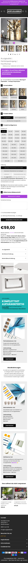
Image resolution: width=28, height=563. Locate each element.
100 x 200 (5, 151)
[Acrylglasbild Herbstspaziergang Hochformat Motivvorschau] (11, 48)
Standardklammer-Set (20, 174)
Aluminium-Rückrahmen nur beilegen (13, 171)
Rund (22, 109)
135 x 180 (22, 148)
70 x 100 (10, 138)
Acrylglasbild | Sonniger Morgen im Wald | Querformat (6, 503)
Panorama (4, 109)
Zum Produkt (9, 359)
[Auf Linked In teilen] (15, 54)
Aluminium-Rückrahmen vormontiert (14, 167)
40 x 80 (4, 134)
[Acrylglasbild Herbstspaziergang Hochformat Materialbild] (19, 48)
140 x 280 (7, 161)
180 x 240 (22, 154)
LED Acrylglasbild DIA (20, 117)
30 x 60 (17, 131)
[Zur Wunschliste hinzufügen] (3, 495)
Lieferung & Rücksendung (8, 215)
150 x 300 (20, 161)
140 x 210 (22, 151)
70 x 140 (24, 141)
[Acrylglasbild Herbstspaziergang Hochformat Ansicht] (4, 48)
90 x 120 (17, 141)
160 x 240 (14, 154)
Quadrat (5, 97)
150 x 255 (5, 157)
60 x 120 (4, 141)
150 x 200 (14, 151)
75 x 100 (17, 138)
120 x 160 (5, 148)
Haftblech (6, 174)
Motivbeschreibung (7, 254)
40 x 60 (23, 131)
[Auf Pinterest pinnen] (13, 54)
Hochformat (23, 97)
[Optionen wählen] (3, 498)
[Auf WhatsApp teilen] (17, 54)
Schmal (14, 109)
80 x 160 (22, 144)
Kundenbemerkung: (6, 200)
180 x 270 (22, 157)
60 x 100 (4, 138)
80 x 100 (24, 138)
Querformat (14, 97)
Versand (12, 232)
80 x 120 (10, 141)
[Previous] (3, 31)
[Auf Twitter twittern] (10, 54)
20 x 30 (4, 131)
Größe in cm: (4, 128)
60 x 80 (10, 134)
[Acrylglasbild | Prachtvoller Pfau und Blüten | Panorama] (20, 493)
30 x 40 (10, 131)
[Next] (25, 31)
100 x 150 (14, 144)
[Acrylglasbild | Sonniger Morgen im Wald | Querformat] (7, 493)
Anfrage (20, 215)
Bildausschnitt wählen (14, 196)
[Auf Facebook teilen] (8, 54)
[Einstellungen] (23, 11)
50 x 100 (24, 134)
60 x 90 (17, 134)
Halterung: (3, 165)
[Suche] (4, 11)
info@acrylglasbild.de (6, 529)
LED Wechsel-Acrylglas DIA (13, 121)
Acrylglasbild (7, 117)
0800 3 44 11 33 (5, 527)
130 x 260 (14, 157)
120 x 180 (14, 148)
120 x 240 (5, 154)
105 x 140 (5, 144)
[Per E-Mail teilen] (19, 54)
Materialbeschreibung (8, 258)
